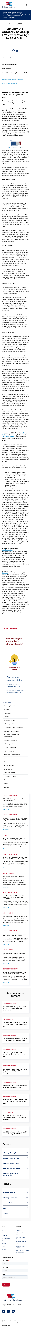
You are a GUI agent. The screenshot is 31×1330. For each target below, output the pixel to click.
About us (4, 1233)
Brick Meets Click (7, 550)
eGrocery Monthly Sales (21, 1233)
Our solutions (5, 1241)
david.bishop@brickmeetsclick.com (12, 79)
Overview (18, 1230)
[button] (26, 5)
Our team (4, 1235)
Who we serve (6, 1238)
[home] (10, 5)
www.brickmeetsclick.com (10, 83)
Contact (4, 1249)
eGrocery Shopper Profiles (21, 1246)
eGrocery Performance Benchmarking (22, 1251)
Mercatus (5, 573)
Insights (4, 1243)
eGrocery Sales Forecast (20, 1238)
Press (3, 1246)
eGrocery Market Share (21, 1242)
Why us (4, 1230)
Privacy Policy (6, 1325)
